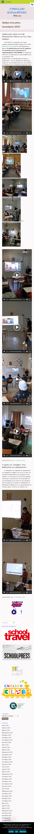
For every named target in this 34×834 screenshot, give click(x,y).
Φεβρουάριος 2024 (7, 774)
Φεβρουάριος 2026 (7, 732)
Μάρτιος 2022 (6, 808)
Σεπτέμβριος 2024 (7, 762)
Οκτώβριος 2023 (6, 781)
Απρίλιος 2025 (6, 747)
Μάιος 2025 (5, 745)
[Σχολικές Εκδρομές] (17, 635)
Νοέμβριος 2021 (6, 818)
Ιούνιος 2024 (5, 766)
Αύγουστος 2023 (6, 786)
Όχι (16, 831)
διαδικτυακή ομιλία (7, 46)
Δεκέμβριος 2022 (7, 796)
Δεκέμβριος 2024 (7, 754)
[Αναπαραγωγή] (4, 81)
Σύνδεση (8, 2)
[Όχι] (32, 828)
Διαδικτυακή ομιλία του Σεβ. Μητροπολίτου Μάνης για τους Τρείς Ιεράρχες (16, 36)
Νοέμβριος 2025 (6, 735)
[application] (17, 74)
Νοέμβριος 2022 (6, 798)
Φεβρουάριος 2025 (7, 752)
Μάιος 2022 (5, 803)
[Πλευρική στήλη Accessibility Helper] (32, 4)
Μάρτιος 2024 (6, 771)
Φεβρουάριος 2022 (7, 810)
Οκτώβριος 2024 (6, 759)
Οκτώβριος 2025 (6, 737)
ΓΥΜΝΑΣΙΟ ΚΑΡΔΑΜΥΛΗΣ (17, 10)
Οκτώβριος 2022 (6, 801)
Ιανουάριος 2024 (6, 776)
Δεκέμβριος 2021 (7, 815)
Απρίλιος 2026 (6, 727)
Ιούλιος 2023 (5, 788)
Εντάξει (11, 831)
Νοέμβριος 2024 (6, 757)
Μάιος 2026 (5, 725)
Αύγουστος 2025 (6, 742)
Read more (23, 831)
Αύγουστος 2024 (6, 764)
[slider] (16, 299)
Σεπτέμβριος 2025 (7, 740)
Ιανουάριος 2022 (6, 813)
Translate (5, 718)
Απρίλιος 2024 (6, 769)
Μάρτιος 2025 (6, 749)
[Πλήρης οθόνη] (30, 81)
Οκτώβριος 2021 (6, 820)
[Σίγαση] (27, 81)
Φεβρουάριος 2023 (7, 791)
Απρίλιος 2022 (6, 805)
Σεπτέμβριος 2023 (7, 783)
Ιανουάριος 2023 (6, 793)
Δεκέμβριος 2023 (7, 779)
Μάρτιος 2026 (6, 730)
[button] (17, 74)
